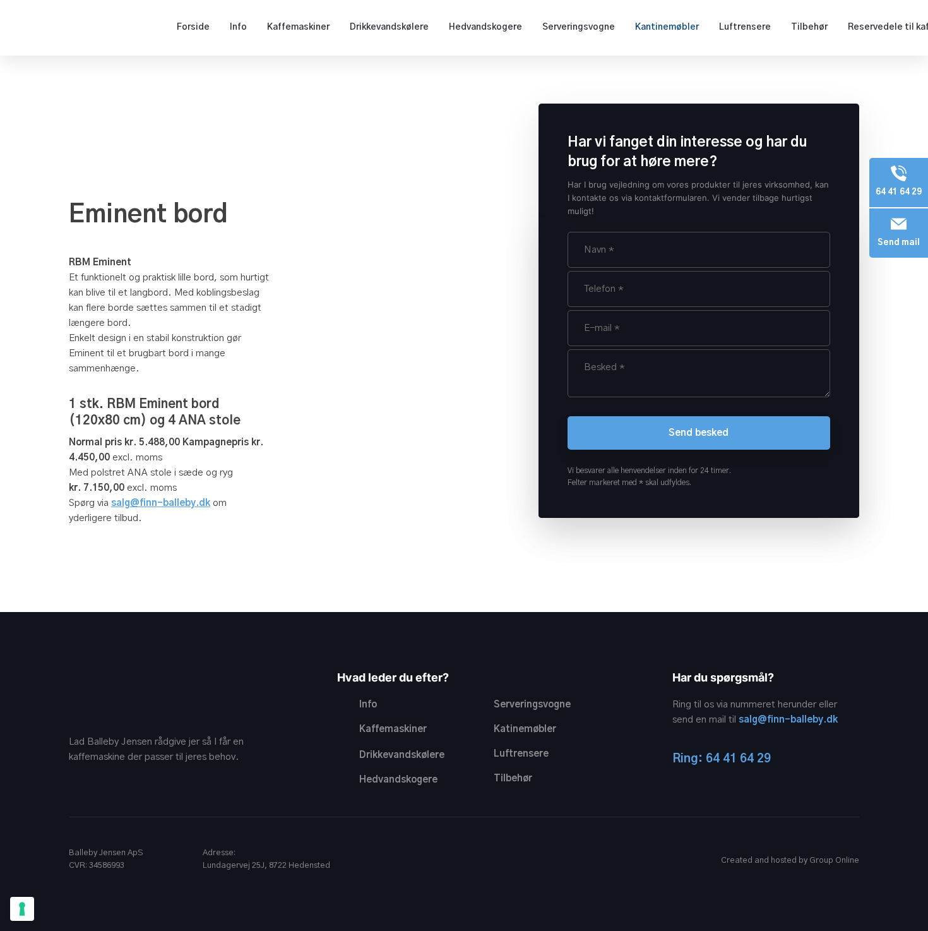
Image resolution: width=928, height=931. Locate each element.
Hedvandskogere (485, 27)
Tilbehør (809, 27)
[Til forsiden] (62, 27)
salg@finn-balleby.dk (788, 719)
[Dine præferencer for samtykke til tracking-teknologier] (22, 909)
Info (238, 27)
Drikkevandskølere (389, 27)
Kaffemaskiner (298, 27)
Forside (193, 27)
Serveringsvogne (578, 27)
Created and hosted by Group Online (790, 860)
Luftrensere (745, 27)
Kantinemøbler (667, 27)
